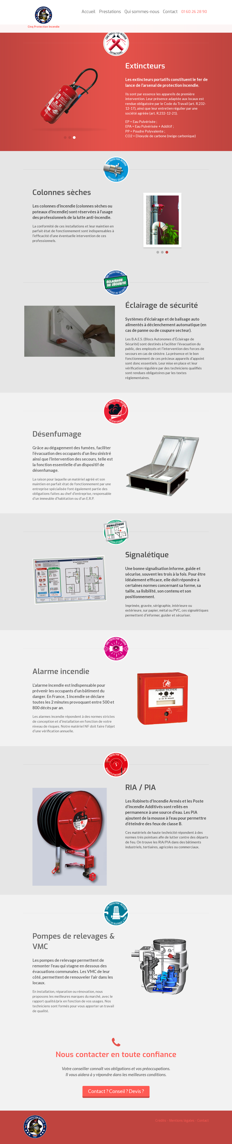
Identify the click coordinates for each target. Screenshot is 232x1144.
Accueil (89, 12)
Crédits (161, 1120)
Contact (170, 12)
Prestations (110, 12)
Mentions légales (181, 1120)
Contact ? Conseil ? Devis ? (116, 1091)
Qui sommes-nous (142, 12)
